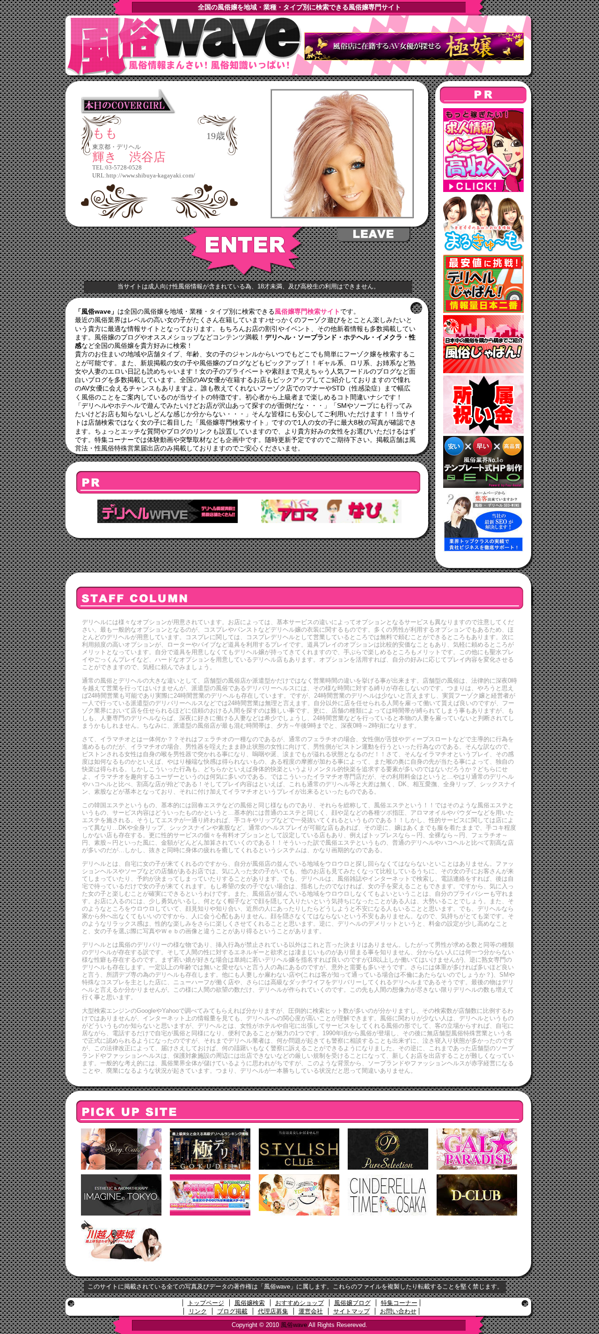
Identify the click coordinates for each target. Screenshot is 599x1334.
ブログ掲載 (232, 1311)
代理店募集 (273, 1311)
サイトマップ (351, 1311)
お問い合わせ (398, 1311)
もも (104, 133)
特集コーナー (399, 1302)
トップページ (206, 1302)
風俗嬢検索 (249, 1302)
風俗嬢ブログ (352, 1302)
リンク (198, 1311)
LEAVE (374, 235)
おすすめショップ (299, 1302)
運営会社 (311, 1311)
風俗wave (294, 1324)
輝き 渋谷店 (129, 157)
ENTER (243, 251)
